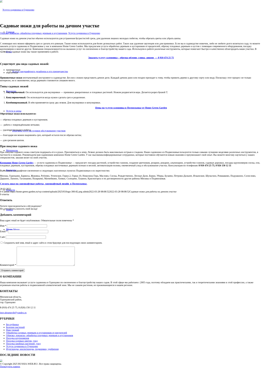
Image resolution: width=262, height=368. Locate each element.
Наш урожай (12, 330)
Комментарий (8, 265)
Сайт (2, 237)
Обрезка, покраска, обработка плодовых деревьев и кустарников (33, 33)
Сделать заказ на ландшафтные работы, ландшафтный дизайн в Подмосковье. (43, 183)
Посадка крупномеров (17, 338)
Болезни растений (15, 327)
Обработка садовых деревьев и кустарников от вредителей (36, 332)
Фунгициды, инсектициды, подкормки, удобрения (32, 349)
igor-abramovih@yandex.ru (13, 312)
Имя (3, 225)
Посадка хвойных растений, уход (23, 343)
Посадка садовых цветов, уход (22, 341)
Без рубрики (12, 324)
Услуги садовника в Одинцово (84, 33)
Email (3, 231)
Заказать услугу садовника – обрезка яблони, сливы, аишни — (131, 57)
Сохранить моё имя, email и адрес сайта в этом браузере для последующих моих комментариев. (53, 242)
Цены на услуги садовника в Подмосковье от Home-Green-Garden (131, 107)
